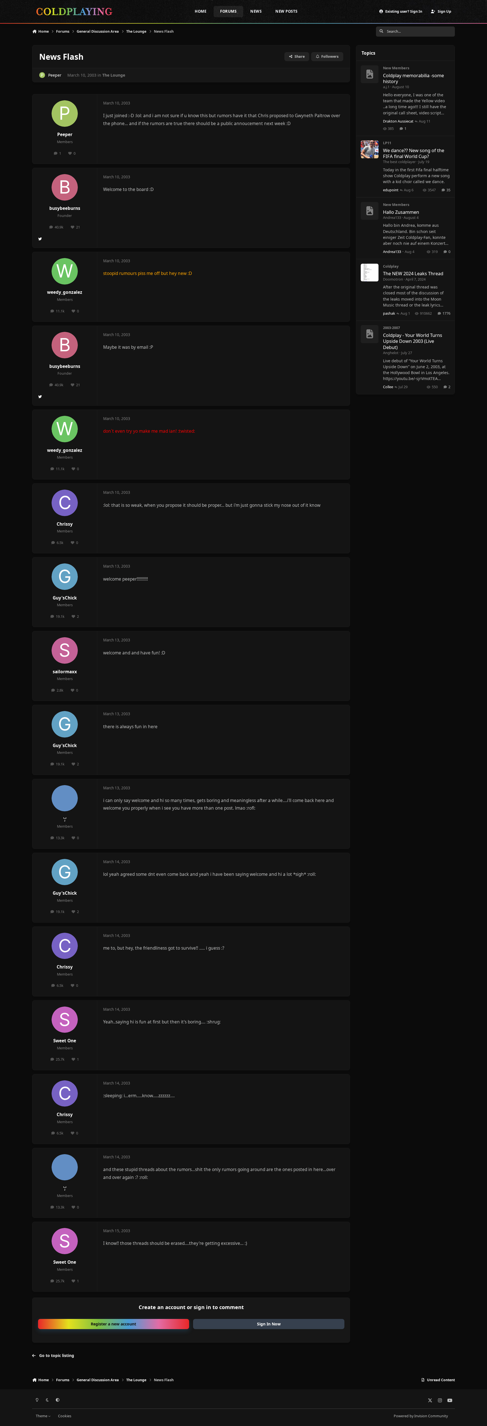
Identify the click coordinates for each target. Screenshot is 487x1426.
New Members (396, 67)
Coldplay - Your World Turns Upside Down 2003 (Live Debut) (412, 341)
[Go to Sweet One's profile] (65, 1020)
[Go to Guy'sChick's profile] (65, 576)
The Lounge (113, 75)
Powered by (421, 1416)
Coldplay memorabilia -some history (413, 78)
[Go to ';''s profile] (65, 798)
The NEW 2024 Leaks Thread (413, 273)
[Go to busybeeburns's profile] (65, 187)
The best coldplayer (399, 161)
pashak (389, 313)
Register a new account (113, 1324)
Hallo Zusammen (401, 212)
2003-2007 (391, 327)
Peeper (54, 75)
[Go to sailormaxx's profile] (65, 650)
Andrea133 (392, 217)
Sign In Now (269, 1324)
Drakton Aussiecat (398, 121)
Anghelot (391, 352)
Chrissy (65, 524)
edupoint (391, 189)
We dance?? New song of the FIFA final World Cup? (413, 153)
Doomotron (393, 279)
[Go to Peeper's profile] (42, 75)
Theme (42, 1416)
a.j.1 (386, 86)
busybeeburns (64, 208)
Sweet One (64, 1041)
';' (65, 819)
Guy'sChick (65, 598)
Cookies (64, 1416)
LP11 (387, 142)
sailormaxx (65, 672)
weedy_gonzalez (64, 292)
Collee (388, 386)
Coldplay (391, 266)
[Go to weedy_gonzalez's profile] (65, 271)
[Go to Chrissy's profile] (65, 503)
